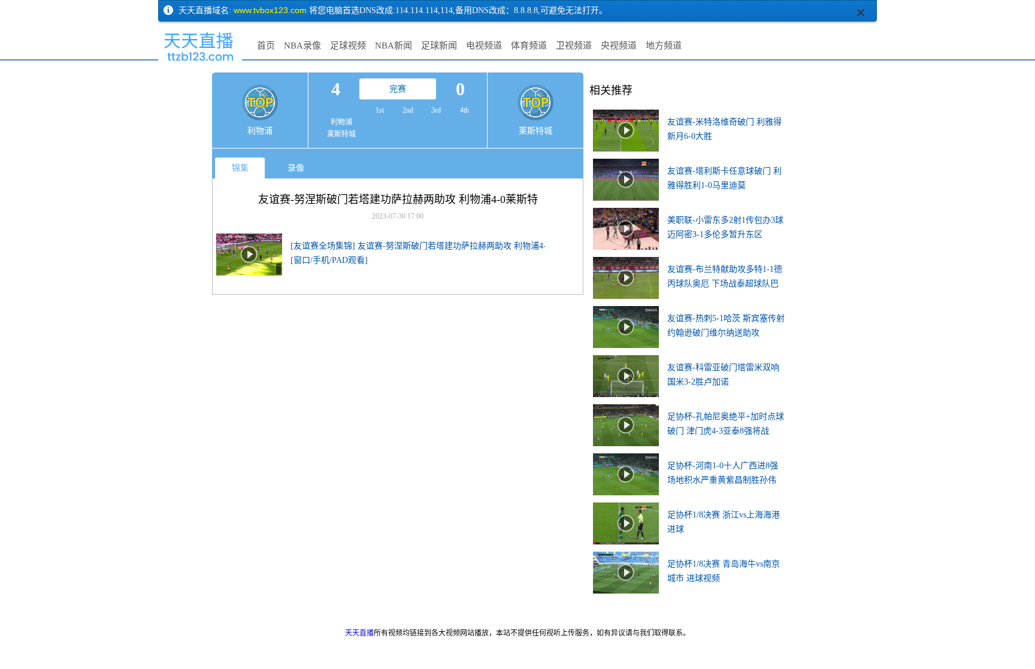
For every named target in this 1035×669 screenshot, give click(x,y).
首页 (266, 45)
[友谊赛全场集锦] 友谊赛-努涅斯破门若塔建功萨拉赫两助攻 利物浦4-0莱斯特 (433, 245)
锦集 (240, 168)
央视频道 (619, 45)
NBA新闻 (393, 45)
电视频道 (484, 45)
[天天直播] (200, 63)
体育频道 (529, 45)
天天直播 (359, 633)
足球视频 (348, 45)
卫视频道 (574, 45)
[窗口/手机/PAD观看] (329, 260)
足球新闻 (439, 45)
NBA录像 (302, 45)
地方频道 (664, 45)
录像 (296, 168)
